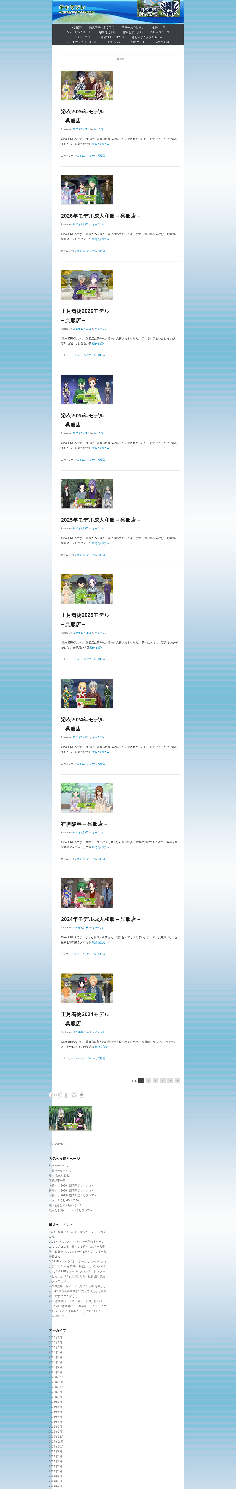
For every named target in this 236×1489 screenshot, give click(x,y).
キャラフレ (72, 7)
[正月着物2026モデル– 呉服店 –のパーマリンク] (120, 285)
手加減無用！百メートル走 (65, 1286)
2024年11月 (56, 1441)
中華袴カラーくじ (60, 1170)
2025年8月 (55, 1397)
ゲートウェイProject (82, 42)
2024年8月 (55, 1456)
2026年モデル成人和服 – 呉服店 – (100, 216)
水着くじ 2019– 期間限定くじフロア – (72, 1195)
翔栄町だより (107, 32)
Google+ (66, 1095)
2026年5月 (55, 1352)
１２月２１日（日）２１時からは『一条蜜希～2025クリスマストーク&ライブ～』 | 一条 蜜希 (77, 1251)
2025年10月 (56, 1387)
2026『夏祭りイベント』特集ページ (71, 1231)
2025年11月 (56, 1382)
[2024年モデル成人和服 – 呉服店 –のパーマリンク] (120, 893)
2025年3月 (55, 1421)
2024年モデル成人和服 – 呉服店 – (100, 919)
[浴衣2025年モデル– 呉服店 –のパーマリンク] (120, 389)
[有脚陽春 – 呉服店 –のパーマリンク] (120, 797)
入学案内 (76, 27)
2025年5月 (55, 1411)
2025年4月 (55, 1416)
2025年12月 (56, 1377)
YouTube (74, 1095)
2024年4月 (55, 1476)
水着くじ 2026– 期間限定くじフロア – (72, 1185)
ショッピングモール (79, 32)
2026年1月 (55, 1372)
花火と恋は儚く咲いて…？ (65, 1205)
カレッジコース (159, 32)
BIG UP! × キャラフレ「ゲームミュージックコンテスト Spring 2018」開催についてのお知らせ (77, 1266)
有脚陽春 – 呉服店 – (84, 824)
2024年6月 (55, 1466)
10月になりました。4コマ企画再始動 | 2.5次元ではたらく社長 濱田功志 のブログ (77, 1291)
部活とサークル (133, 32)
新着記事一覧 (57, 1180)
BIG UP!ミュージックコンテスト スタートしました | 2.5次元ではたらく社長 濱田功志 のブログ (77, 1276)
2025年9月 (55, 1392)
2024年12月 (56, 1436)
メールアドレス (81, 1095)
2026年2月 (55, 1367)
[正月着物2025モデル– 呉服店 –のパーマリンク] (120, 589)
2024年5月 (55, 1471)
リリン (102, 1231)
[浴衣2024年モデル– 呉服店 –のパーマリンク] (120, 693)
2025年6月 (55, 1406)
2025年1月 (55, 1431)
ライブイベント (114, 42)
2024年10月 (56, 1446)
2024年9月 (55, 1451)
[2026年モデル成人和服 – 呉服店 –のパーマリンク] (120, 189)
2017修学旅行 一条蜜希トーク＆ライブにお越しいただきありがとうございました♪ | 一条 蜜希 (77, 1311)
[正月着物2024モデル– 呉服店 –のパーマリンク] (120, 988)
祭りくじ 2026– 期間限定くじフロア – (72, 1190)
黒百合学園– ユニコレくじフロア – (70, 1210)
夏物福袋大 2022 (59, 1175)
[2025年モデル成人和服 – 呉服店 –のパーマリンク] (120, 493)
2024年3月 (55, 1481)
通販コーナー (139, 42)
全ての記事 (162, 42)
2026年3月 (55, 1362)
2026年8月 (55, 1337)
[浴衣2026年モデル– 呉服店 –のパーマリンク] (120, 85)
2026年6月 (55, 1347)
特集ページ (158, 27)
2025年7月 (55, 1401)
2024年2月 (55, 1486)
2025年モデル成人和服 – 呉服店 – (100, 520)
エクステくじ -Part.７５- (64, 1200)
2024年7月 (55, 1461)
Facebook (52, 1095)
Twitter (59, 1095)
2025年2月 (55, 1426)
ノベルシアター (83, 37)
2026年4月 (55, 1357)
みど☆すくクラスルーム (147, 37)
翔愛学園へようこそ (101, 27)
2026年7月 (55, 1342)
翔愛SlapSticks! (112, 37)
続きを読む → (100, 143)
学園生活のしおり (133, 27)
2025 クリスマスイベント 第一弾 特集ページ (76, 1241)
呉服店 (101, 155)
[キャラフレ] (118, 12)
